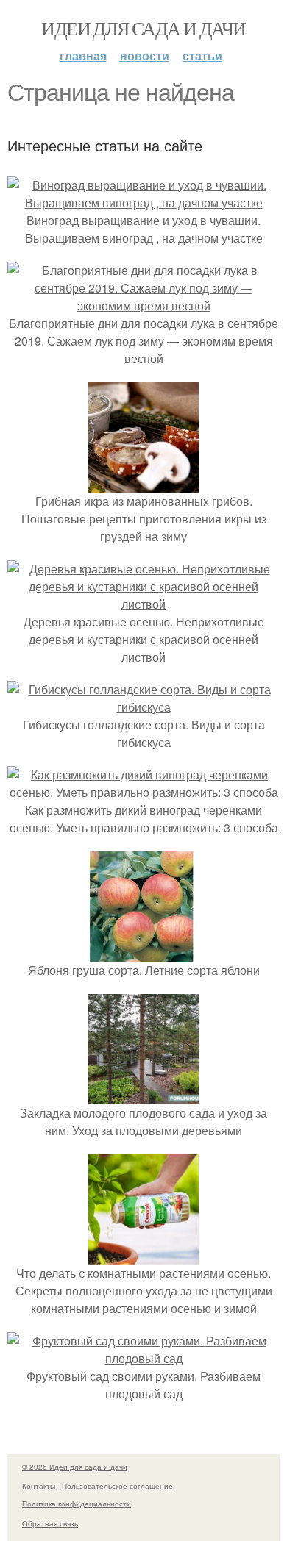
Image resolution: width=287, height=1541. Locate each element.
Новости (144, 55)
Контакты (38, 1486)
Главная (83, 55)
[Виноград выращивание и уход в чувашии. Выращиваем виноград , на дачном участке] (143, 202)
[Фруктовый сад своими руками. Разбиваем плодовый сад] (143, 1358)
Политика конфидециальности (76, 1503)
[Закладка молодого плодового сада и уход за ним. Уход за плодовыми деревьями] (143, 1095)
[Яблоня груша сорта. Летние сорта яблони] (143, 952)
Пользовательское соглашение (117, 1486)
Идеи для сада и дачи (143, 27)
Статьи (202, 55)
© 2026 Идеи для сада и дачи (74, 1467)
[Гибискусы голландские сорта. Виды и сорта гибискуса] (143, 706)
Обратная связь (50, 1523)
